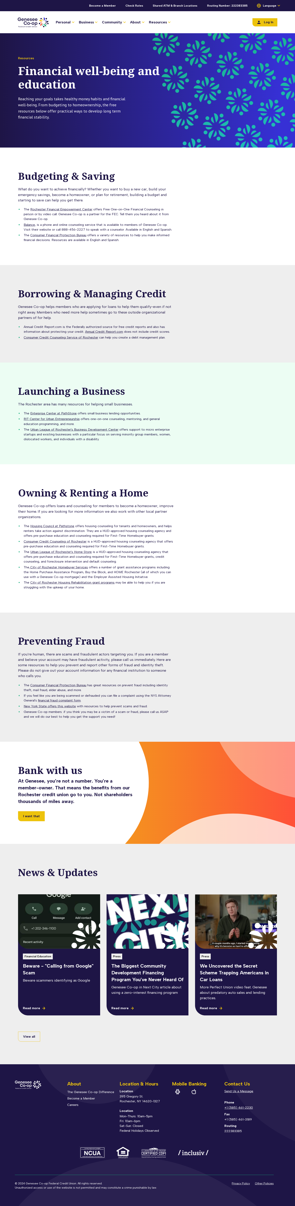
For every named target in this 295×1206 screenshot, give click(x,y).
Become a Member (102, 5)
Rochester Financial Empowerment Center (61, 209)
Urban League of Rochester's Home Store (61, 552)
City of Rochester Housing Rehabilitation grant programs (72, 582)
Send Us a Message (238, 1091)
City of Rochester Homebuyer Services (58, 567)
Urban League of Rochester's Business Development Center (74, 429)
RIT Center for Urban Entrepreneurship (52, 419)
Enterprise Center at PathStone (53, 413)
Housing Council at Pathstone (52, 526)
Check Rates (134, 5)
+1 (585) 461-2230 (238, 1108)
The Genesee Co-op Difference (90, 1092)
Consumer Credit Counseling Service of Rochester (61, 337)
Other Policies (264, 1183)
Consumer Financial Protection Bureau (58, 235)
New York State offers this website (50, 706)
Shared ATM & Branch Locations (175, 5)
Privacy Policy (241, 1183)
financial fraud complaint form (59, 700)
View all (29, 1036)
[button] (64, 22)
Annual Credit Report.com (104, 332)
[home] (33, 22)
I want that (31, 816)
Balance (29, 225)
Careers (72, 1105)
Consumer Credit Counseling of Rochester (55, 541)
